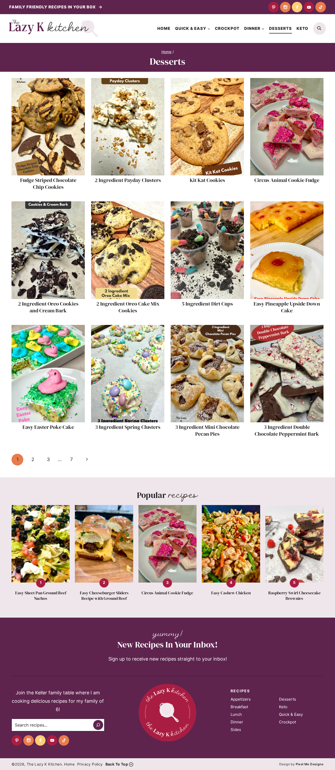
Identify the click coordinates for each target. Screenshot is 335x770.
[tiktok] (320, 7)
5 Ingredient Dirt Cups (207, 303)
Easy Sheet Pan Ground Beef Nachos (40, 595)
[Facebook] (297, 7)
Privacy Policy (90, 764)
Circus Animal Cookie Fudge (286, 180)
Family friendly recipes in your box (53, 6)
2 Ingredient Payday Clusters (128, 180)
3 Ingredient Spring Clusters (127, 427)
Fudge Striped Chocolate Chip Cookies (48, 183)
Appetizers (241, 699)
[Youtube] (309, 7)
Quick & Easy (291, 714)
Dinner (237, 721)
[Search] (98, 725)
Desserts (280, 28)
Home (163, 28)
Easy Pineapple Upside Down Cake (287, 307)
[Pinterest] (273, 7)
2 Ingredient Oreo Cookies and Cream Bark (48, 307)
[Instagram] (285, 7)
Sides (236, 729)
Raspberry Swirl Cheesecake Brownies (294, 595)
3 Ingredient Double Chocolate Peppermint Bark (287, 430)
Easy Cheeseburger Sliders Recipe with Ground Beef (104, 595)
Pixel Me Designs (309, 764)
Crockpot (227, 28)
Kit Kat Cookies (207, 180)
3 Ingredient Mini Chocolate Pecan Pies (207, 430)
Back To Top (116, 764)
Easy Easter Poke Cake (48, 427)
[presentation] (48, 126)
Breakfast (239, 706)
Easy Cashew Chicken (231, 593)
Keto (302, 28)
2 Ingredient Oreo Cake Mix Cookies (127, 307)
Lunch (236, 714)
